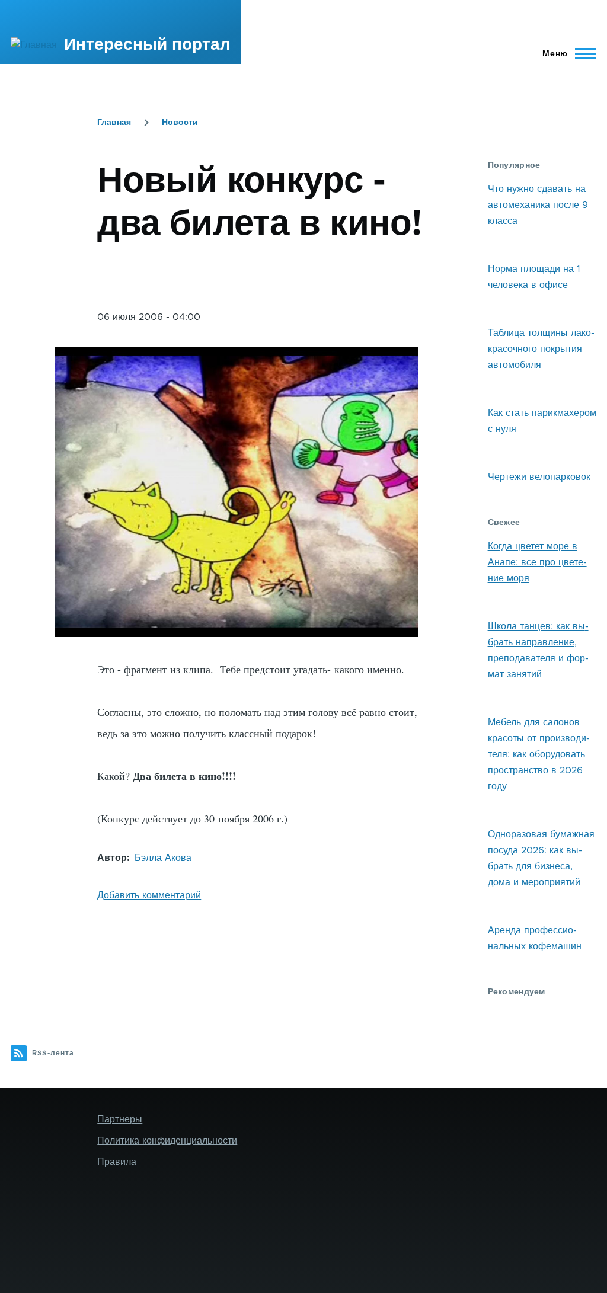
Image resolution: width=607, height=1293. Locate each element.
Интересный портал (147, 45)
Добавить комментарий (149, 895)
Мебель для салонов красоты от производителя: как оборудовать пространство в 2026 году (539, 754)
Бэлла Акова (163, 858)
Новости (180, 123)
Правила (116, 1162)
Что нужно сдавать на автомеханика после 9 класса (538, 205)
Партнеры (119, 1119)
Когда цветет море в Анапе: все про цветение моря (537, 562)
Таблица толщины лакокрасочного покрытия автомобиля (541, 349)
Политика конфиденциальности (167, 1140)
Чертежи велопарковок (539, 477)
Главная (114, 123)
